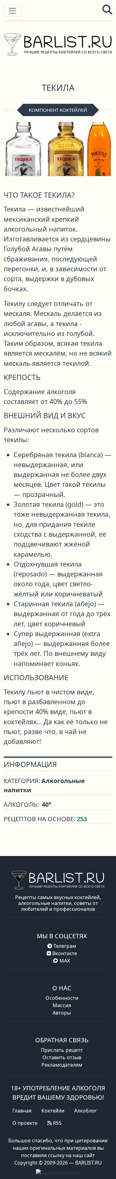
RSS (57, 1123)
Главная (22, 1110)
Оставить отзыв (61, 1057)
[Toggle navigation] (12, 11)
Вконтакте (64, 953)
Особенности (61, 998)
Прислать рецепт (62, 1050)
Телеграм (64, 946)
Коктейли (52, 1110)
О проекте (24, 1123)
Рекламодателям (61, 1064)
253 (82, 819)
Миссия (62, 1005)
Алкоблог (85, 1110)
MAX (64, 960)
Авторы (62, 1012)
